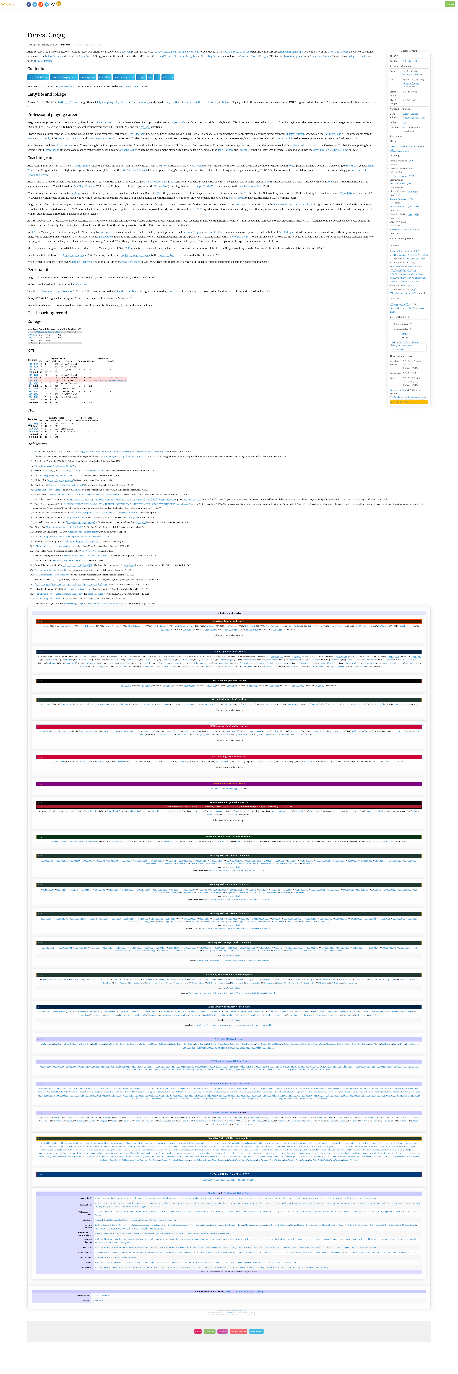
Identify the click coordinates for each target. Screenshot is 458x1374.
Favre (174, 1198)
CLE (30, 364)
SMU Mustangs (43, 60)
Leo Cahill (71, 663)
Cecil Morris (79, 841)
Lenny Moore (216, 1088)
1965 (419, 255)
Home (198, 1331)
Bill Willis (251, 1179)
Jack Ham (149, 1070)
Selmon (342, 1239)
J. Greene (189, 1239)
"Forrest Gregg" (54, 490)
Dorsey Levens (258, 1153)
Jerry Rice (224, 1066)
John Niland (293, 1015)
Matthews (284, 1225)
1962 (414, 255)
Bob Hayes (136, 1012)
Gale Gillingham (389, 947)
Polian (231, 1267)
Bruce (145, 1211)
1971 (407, 150)
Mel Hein (337, 1066)
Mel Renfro (123, 1012)
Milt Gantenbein (74, 1150)
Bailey (122, 1252)
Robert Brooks (251, 1143)
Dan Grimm (385, 918)
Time (83, 560)
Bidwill (114, 1267)
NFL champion (399, 255)
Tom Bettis (352, 860)
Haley (196, 1239)
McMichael (281, 1239)
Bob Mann (338, 1153)
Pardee (299, 1117)
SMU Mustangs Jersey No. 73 (403, 293)
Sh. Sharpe (154, 1220)
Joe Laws (216, 1153)
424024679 (134, 513)
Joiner (271, 1211)
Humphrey (214, 1239)
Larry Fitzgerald (349, 1088)
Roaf (371, 1225)
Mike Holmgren (294, 704)
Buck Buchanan (63, 1095)
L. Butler (167, 1252)
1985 (36, 391)
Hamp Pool (351, 660)
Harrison (210, 1211)
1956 (405, 127)
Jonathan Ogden (198, 1092)
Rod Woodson (256, 1070)
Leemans (276, 1203)
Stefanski (404, 1121)
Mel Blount (223, 1070)
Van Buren (150, 1206)
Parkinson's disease (128, 291)
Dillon (195, 1252)
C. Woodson (401, 1252)
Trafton (204, 1234)
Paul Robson (176, 811)
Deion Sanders (341, 1095)
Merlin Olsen (351, 1044)
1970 (421, 146)
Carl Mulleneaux (102, 1157)
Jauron (162, 1121)
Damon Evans (390, 762)
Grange (203, 1203)
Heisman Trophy (191, 232)
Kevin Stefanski (252, 629)
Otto (347, 1225)
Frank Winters (302, 1160)
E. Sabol (276, 1267)
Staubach (312, 1198)
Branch (130, 1211)
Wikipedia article (240, 1310)
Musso (174, 1234)
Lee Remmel (232, 1157)
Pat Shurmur (383, 626)
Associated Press (95, 594)
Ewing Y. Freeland (111, 731)
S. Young (372, 1198)
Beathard (99, 1267)
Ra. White (414, 1239)
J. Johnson (241, 1252)
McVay (364, 1121)
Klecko (253, 1239)
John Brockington (236, 1143)
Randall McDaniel (273, 1092)
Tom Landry (234, 1020)
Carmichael (154, 1211)
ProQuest (186, 499)
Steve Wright (133, 922)
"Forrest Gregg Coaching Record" (50, 570)
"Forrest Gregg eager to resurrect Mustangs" (56, 546)
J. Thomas (111, 1228)
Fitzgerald (187, 1211)
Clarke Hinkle (267, 1150)
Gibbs (330, 1117)
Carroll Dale (252, 922)
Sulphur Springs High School (112, 102)
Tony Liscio (166, 1015)
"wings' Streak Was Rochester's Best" (66, 485)
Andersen (99, 1257)
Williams (377, 1252)
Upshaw (129, 1228)
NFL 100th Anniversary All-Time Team (408, 278)
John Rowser (282, 979)
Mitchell (326, 1211)
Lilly (259, 1239)
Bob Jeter (104, 918)
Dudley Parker (222, 762)
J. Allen (98, 1239)
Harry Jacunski (372, 1150)
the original (132, 517)
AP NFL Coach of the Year (224, 1112)
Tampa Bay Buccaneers (100, 138)
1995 (416, 229)
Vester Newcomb (388, 841)
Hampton (204, 1239)
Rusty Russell (232, 731)
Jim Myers (222, 1025)
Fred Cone (140, 1146)
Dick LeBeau (275, 685)
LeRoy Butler (336, 1143)
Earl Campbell (179, 1088)
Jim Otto (317, 1092)
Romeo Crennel (337, 626)
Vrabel (416, 1121)
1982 (36, 380)
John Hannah (225, 149)
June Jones (204, 735)
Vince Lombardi (104, 122)
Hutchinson (230, 1225)
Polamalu (291, 1252)
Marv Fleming (221, 922)
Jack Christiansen (368, 1095)
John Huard (83, 666)
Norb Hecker (249, 870)
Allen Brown (251, 951)
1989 (33, 232)
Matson (298, 1203)
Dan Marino (117, 1088)
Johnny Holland (281, 1150)
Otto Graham (58, 1066)
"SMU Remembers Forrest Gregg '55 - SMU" (55, 466)
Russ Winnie (289, 1160)
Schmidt (295, 1247)
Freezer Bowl (161, 186)
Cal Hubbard (158, 1092)
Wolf (318, 1267)
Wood (393, 1252)
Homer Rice (168, 685)
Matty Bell (169, 731)
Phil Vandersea (205, 947)
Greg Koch (156, 1153)
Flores (174, 1262)
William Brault (198, 1143)
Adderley (99, 1252)
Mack (277, 1225)
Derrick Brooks (165, 1095)
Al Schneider (303, 1157)
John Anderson (90, 1143)
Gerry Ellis (308, 1146)
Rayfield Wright (210, 1015)
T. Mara (192, 1267)
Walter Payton (137, 1066)
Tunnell (361, 1252)
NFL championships (291, 51)
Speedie (388, 1211)
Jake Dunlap (135, 811)
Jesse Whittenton (253, 860)
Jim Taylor (171, 860)
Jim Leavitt (285, 735)
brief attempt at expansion (136, 255)
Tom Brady (44, 138)
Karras (237, 1239)
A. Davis (141, 1267)
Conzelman (142, 1198)
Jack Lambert (172, 1070)
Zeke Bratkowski (78, 918)
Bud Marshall (399, 918)
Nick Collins (121, 1146)
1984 (410, 214)
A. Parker (290, 1198)
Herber (211, 1198)
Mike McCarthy (359, 704)
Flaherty (196, 1211)
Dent (147, 1239)
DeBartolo (150, 1267)
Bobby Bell (153, 1095)
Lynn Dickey (216, 1146)
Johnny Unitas (70, 1044)
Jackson (226, 1247)
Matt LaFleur (400, 704)
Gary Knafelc (252, 864)
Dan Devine (209, 704)
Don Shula (313, 1099)
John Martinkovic (365, 1153)
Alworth (98, 1211)
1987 (416, 214)
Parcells (371, 1117)
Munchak (326, 1225)
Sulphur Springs (410, 114)
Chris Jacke (360, 1150)
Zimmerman (159, 1228)
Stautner (375, 1239)
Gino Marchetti (373, 1066)
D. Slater (188, 1234)
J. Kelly (227, 1198)
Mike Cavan (162, 735)
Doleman (154, 1239)
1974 (410, 183)
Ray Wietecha (265, 928)
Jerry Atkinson (104, 1143)
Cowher (57, 1121)
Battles (106, 1203)
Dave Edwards (392, 1012)
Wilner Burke (324, 1143)
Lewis (269, 1121)
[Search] (58, 3)
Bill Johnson (147, 685)
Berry (113, 1211)
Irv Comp (131, 1146)
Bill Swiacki (336, 660)
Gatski (185, 1225)
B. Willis (107, 1243)
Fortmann (107, 1234)
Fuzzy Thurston (296, 133)
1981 (329, 181)
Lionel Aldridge (236, 922)
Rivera (320, 1121)
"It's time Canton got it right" (60, 480)
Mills (261, 1247)
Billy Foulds (416, 656)
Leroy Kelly (110, 1044)
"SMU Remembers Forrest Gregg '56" (52, 575)
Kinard (151, 1234)
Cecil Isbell (350, 1150)
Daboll (211, 1124)
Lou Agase (387, 660)
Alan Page (106, 1095)
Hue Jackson (188, 629)
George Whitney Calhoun (366, 1143)
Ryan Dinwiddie (337, 666)
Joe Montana (71, 1066)
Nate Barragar (117, 1143)
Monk (333, 1211)
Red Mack (149, 947)
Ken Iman (280, 860)
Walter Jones (169, 1092)
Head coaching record (124, 77)
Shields (391, 1225)
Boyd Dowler (279, 864)
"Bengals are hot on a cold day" (80, 522)
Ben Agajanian (47, 860)
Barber (129, 1252)
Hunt (170, 1267)
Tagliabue (301, 1267)
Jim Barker (410, 663)
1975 (410, 191)
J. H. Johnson (249, 1203)
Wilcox (368, 1247)
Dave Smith (317, 731)
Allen (160, 1117)
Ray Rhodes (317, 704)
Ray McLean (103, 704)
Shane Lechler (157, 1099)
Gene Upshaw (326, 1066)
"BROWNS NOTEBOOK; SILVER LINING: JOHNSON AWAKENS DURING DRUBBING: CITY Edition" (113, 499)
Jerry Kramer (338, 860)
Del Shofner (164, 1044)
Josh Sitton (337, 1157)
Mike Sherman (334, 704)
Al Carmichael (397, 1143)
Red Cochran (237, 870)
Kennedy (245, 1239)
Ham (187, 1247)
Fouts (180, 1198)
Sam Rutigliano (157, 626)
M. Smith (257, 1121)
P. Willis (375, 1247)
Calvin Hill (259, 1012)
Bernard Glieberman (82, 261)
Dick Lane (245, 1070)
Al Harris (216, 1150)
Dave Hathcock (264, 947)
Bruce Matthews (258, 1092)
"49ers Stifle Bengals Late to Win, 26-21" (64, 527)
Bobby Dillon (228, 1146)
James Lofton (285, 1153)
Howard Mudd (274, 1044)
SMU (405, 122)
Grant (188, 1117)
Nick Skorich (197, 165)
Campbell (129, 1203)
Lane (255, 1252)
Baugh (106, 1198)
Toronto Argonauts (399, 199)
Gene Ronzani (68, 704)
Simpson (408, 1203)
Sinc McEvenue (132, 660)
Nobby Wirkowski (410, 660)
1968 (420, 266)
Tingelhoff (120, 1228)
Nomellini (292, 1239)
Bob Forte (415, 1146)
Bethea (112, 1239)
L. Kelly (259, 1203)
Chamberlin (172, 1211)
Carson (147, 1247)
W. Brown (151, 1252)
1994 (410, 229)
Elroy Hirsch (377, 1088)
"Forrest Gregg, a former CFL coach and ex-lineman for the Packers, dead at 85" (71, 584)
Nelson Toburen (306, 860)
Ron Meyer (336, 731)
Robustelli (328, 1239)
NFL (150, 77)
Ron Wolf (313, 1160)
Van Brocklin (345, 1198)
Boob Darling (193, 1146)
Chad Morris (243, 735)
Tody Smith (348, 1015)
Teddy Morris (294, 660)
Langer (263, 1225)
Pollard (376, 1203)
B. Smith (358, 1239)
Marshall (208, 1267)
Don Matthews (265, 663)
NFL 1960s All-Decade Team (403, 270)
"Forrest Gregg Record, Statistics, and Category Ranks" (59, 536)
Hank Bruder (277, 1143)
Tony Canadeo (384, 1143)
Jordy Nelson (157, 1157)
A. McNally (217, 1267)
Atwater (114, 1252)
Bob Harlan (207, 1150)
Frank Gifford (207, 1179)
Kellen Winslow (246, 1066)
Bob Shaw (52, 663)
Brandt (129, 1267)
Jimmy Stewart (190, 731)
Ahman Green (153, 1150)
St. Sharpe (380, 1211)
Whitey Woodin (335, 1160)
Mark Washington (348, 1012)
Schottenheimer (201, 1121)
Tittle (329, 1198)
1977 (415, 191)
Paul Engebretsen (330, 1146)
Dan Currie (291, 860)
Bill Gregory (307, 1015)
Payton (230, 1121)
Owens (346, 1211)
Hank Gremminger (117, 841)
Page (306, 1239)
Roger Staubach (59, 1012)
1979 (411, 199)
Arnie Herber (255, 1150)
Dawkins (188, 1252)
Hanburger (194, 1247)
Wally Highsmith (102, 666)
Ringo (365, 1225)
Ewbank (57, 1117)
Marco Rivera (253, 1157)
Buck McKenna (250, 660)
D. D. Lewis (363, 1012)
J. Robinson (325, 1252)
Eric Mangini (361, 626)
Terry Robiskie (316, 626)
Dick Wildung (262, 1160)
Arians (309, 1121)
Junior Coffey (231, 918)
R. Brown (122, 1225)
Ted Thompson (128, 1160)
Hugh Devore (90, 704)
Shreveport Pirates (398, 229)
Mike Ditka (373, 1015)
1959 (404, 266)
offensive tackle (190, 51)
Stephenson (100, 1228)
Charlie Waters (302, 1012)
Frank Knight (227, 660)
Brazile (115, 1247)
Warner (355, 1198)
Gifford (196, 1203)
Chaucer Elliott (342, 656)
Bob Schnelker (250, 961)
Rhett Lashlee (304, 735)
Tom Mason (225, 735)
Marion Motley (107, 1066)
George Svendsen (398, 1157)
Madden (247, 1262)
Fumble (404, 334)
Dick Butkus (363, 1044)
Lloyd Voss (412, 918)
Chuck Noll (303, 1099)
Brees (129, 1198)
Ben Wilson (225, 979)
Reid (173, 1121)
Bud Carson (210, 626)
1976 (36, 367)
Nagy (375, 1121)
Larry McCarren (408, 1153)
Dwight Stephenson (330, 1092)
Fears (180, 1211)
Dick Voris (260, 870)
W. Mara (199, 1267)
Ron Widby (45, 1012)
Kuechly (233, 1247)
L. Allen (98, 1225)
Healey (116, 1234)
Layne (234, 1198)
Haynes (224, 1252)
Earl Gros (203, 889)
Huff (219, 1247)
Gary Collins (189, 1044)
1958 (415, 146)
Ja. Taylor (392, 1239)
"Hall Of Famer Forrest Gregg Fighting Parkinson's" (58, 594)
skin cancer (81, 284)
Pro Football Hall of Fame (402, 402)
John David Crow (84, 1044)
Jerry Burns (214, 961)
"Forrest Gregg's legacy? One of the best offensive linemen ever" (93, 603)
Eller (170, 1239)
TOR (31, 423)
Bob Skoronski (92, 841)
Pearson (353, 1211)
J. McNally (325, 1203)
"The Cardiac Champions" (81, 513)
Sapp (335, 1239)
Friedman (188, 1198)
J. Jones (176, 1267)
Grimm (199, 1225)
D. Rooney (260, 1267)
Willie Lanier (184, 1070)
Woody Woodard (255, 731)
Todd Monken (276, 629)
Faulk (189, 1203)
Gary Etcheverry (148, 666)
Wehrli (369, 1252)
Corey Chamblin (318, 666)
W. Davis (134, 1239)
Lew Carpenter (185, 860)
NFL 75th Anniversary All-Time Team (407, 274)
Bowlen (122, 1267)
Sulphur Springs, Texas (413, 117)
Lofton (293, 1211)
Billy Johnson (324, 1070)
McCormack (302, 1225)
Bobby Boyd (212, 1047)
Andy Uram (212, 1160)
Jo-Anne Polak (199, 811)
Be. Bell (107, 1267)
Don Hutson (214, 1066)
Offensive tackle (410, 61)
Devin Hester (195, 1099)
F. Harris (217, 1203)
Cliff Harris (332, 1012)
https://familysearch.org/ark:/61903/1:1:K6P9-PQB (124, 456)
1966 (415, 266)
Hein (122, 1234)
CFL (157, 77)
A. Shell (383, 1225)
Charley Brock (212, 1143)
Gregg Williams (210, 629)
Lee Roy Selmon (408, 1092)
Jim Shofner (231, 626)
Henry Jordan (150, 864)
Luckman (242, 1198)
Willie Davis (294, 864)
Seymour (350, 1239)
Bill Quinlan (239, 864)
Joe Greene (398, 1066)
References (168, 77)
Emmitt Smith (292, 1088)
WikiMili (7, 4)
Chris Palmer (271, 626)
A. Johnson (252, 1211)
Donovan (163, 1239)
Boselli (106, 1225)
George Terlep (71, 811)
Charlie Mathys (380, 1153)
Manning (251, 1198)
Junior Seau (256, 1095)
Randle (320, 1239)
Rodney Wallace (227, 1015)
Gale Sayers (120, 1044)
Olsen (299, 1239)
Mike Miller (361, 666)
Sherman (93, 1117)
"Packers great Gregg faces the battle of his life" (83, 470)
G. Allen (98, 1262)
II (416, 251)
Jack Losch (55, 841)
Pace (352, 1225)
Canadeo (137, 1203)
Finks (158, 1267)
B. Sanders (392, 1203)
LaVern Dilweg (241, 1146)
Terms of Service (238, 1331)
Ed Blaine (287, 889)
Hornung (233, 1203)
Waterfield (363, 1198)
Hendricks (205, 1247)
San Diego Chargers (399, 176)
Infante (403, 1117)
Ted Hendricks (160, 1070)
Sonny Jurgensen (46, 1044)
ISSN (157, 451)
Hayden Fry (296, 731)
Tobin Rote (278, 1157)
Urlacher (354, 1247)
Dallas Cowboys (397, 150)
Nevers (356, 1203)
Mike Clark (335, 1015)
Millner (318, 1211)
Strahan (384, 1239)
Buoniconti (131, 1247)
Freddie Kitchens (232, 629)
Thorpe (125, 1206)
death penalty (243, 204)
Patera (288, 1117)
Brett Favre (78, 1088)
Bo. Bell (107, 1247)
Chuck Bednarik (141, 1095)
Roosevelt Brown (262, 1066)
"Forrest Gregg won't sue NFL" (48, 598)
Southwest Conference (57, 332)
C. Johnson (262, 1211)
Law (265, 1252)
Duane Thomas (230, 1012)
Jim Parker (244, 149)
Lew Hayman (272, 660)
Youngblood (126, 1243)
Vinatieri (134, 1257)
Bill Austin (213, 870)
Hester (118, 1257)
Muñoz (334, 1225)
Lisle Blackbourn (123, 704)
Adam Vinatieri (182, 1099)
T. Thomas (116, 1206)
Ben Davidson (395, 860)
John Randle (117, 1095)
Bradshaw (121, 1198)
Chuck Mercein (179, 979)
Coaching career (87, 77)
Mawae (293, 1225)
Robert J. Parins (200, 1157)
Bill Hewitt (368, 1092)
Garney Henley (277, 811)
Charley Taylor (176, 1044)
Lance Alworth (109, 1012)
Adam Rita (282, 663)
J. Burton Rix (66, 731)
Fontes (45, 1121)
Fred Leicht (234, 1153)
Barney (136, 1252)
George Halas (252, 1099)
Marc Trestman (293, 666)
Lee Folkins (225, 864)
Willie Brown (294, 1095)
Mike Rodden (150, 660)
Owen (181, 1234)
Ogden (341, 1225)
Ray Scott (313, 1157)
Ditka (359, 1117)
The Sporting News (302, 145)
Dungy (151, 1262)
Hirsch (231, 1211)
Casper (98, 1220)
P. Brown (106, 1262)
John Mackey (152, 1044)
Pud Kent (297, 656)
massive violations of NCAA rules (291, 204)
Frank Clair (315, 660)
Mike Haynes (234, 1070)
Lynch (283, 1252)
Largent (278, 1211)
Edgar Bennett (144, 1143)
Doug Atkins (296, 1044)
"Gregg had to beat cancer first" (77, 589)
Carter (163, 1211)
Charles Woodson (350, 1160)
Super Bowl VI (86, 56)
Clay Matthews (394, 1153)
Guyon (210, 1203)
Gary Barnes (216, 893)
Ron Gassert (376, 889)
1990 (127, 248)
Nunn (225, 1267)
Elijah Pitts (100, 860)
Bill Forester (380, 860)
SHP (31, 429)
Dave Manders (377, 1012)
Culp (128, 1239)
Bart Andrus (230, 666)
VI (418, 251)
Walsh (319, 1117)
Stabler (299, 1198)
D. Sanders (335, 1252)
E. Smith (416, 1203)
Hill (222, 1225)
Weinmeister (403, 1239)
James (240, 1203)
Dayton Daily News (167, 499)
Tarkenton (321, 1198)
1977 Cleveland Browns (134, 170)
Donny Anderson (247, 947)
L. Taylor (318, 1247)
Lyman (158, 1234)
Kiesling (143, 1234)
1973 (411, 176)
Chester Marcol (350, 1153)
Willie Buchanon (301, 1143)
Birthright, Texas (411, 74)
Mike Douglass (254, 1146)
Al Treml (164, 1160)
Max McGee (266, 864)
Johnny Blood (50, 1157)
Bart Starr (75, 193)
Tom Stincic (96, 1015)
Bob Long (208, 922)
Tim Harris (226, 1150)
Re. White (99, 1243)
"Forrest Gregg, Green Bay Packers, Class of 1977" (57, 475)
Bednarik (99, 1247)
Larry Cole (153, 1015)
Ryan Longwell (312, 1153)
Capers (104, 1121)
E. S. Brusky (288, 1143)
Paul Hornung (62, 860)
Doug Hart (244, 918)
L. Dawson (152, 1198)
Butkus (140, 1247)
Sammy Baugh (46, 1066)
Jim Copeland (306, 762)
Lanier (249, 1247)
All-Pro (406, 259)
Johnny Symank (157, 860)
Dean (141, 1239)
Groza (107, 1257)
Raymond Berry (201, 1066)
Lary (261, 1252)
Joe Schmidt (246, 1095)
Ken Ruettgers (290, 1157)
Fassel (114, 1121)
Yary (151, 1228)
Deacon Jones (319, 1044)
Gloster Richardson (197, 1012)
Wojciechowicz (222, 1234)
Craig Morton (80, 1012)
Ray (237, 1267)
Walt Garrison (215, 1012)
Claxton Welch (318, 1012)
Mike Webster (347, 1066)
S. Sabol (283, 1267)
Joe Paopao (336, 811)
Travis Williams (119, 979)
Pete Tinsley (154, 1160)
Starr (305, 1198)
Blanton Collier (66, 626)
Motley (340, 1203)
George (162, 1247)
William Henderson (240, 1150)
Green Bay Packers (398, 146)
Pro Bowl (397, 266)
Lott (277, 1252)
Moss (339, 1211)
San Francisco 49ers (130, 86)
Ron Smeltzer (242, 811)
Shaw (82, 1117)
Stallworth (397, 1211)
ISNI (94, 1296)
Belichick (184, 1121)
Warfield (98, 1215)
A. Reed (367, 1211)
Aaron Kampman (117, 1153)
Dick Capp (335, 983)
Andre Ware (216, 232)
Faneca (179, 1225)
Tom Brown (218, 918)
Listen (450, 4)
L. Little (270, 1225)
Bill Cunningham (88, 731)
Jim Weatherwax (136, 983)
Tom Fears (243, 899)
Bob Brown (194, 951)
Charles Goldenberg (125, 1150)
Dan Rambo (220, 811)
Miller (277, 1117)
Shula (128, 1117)
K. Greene (180, 1247)
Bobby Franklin (210, 1025)
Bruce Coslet (252, 685)
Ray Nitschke (51, 149)
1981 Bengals (65, 86)
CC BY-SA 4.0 (229, 1312)
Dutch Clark (191, 1088)
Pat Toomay (196, 1015)
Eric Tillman (315, 811)
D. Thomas (328, 1247)
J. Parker (358, 1225)
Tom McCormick (244, 993)
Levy (232, 1262)
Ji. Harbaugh (296, 1121)
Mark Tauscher (412, 1157)
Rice (373, 1211)
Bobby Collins (358, 731)
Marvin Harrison (364, 1088)
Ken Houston (268, 1070)
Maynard (300, 1211)
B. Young (116, 1243)
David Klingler (286, 232)
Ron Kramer (307, 864)
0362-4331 (164, 451)
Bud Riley (165, 663)
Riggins (383, 1203)
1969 (410, 161)
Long (264, 1239)
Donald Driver (280, 1146)
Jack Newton (50, 660)
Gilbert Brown (264, 1143)
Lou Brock (223, 1143)
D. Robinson (286, 1247)
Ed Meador (222, 1047)
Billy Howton (307, 1150)
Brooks (122, 1247)
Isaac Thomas (287, 1012)
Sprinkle (367, 1239)
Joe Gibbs (241, 1099)
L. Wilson (386, 1252)
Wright (145, 1228)
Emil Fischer (379, 1146)
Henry (128, 1234)
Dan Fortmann (231, 1092)
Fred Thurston (341, 918)
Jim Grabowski (174, 947)
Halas (118, 1117)
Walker (159, 1206)
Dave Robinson (322, 922)
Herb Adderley (135, 133)
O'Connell (238, 1124)
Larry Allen (219, 1092)
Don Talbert (242, 1015)
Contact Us (210, 1331)
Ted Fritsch (61, 1150)
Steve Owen (372, 660)
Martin (291, 1203)
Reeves (69, 1121)
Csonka (151, 1203)
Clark (134, 1198)
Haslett (150, 1121)
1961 (409, 255)
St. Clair (405, 1225)
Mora (382, 1117)
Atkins (105, 1239)
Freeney (181, 1239)
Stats (393, 342)
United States (166, 255)
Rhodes (92, 1121)
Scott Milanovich (269, 666)
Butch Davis (294, 626)
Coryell (239, 1117)
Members (213, 1193)
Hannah (206, 1225)
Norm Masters (197, 864)
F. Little (284, 1203)
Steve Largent (401, 1088)
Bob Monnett (88, 1157)
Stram (285, 1262)
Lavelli (286, 1211)
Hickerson (215, 1225)
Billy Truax (361, 1015)
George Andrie (181, 1015)
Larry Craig (151, 1146)
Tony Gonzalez (75, 1092)
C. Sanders (144, 1220)
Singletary (309, 1247)
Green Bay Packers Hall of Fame (404, 281)
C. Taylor (413, 1211)
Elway (168, 1198)
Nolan (198, 1117)
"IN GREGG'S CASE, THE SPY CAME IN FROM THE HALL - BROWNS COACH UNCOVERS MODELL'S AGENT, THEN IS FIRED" (119, 504)
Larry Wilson (233, 1047)
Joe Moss (110, 663)
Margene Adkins (151, 1012)
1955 (410, 285)
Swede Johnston (65, 1153)
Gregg (266, 1117)
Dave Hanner (211, 864)
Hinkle (225, 1203)
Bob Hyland (295, 979)
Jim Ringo (268, 860)
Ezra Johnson (51, 1153)
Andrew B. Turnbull (198, 1160)
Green (208, 1252)
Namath (282, 1198)
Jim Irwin (341, 1150)
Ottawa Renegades (129, 261)
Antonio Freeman (48, 1150)
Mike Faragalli (350, 663)
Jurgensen (219, 1198)
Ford (175, 1239)
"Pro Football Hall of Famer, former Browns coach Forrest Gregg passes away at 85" (84, 494)
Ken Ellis (318, 1146)
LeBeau (271, 1252)
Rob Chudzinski (406, 626)
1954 (413, 289)
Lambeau (267, 1203)
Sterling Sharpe (324, 1157)
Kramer (255, 1225)
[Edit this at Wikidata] (408, 349)
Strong (99, 1206)
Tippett (347, 1247)
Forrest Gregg (111, 626)
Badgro (107, 1211)
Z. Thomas (338, 1247)
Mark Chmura (53, 1146)
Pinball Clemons (123, 666)
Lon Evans (343, 1146)
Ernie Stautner (255, 1025)
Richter (276, 1247)
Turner (212, 1234)
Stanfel (413, 1225)
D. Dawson (148, 1225)
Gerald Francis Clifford (70, 1146)
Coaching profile (398, 390)
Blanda (113, 1198)
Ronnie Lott (280, 1070)
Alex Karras (331, 1044)
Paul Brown (44, 626)
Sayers (400, 1203)
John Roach (75, 860)
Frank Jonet (78, 1153)
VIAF (99, 1296)
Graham (196, 1198)
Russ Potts (182, 762)
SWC (405, 285)
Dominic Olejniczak (184, 1157)
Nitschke (268, 1247)
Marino (259, 1198)
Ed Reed (403, 1095)
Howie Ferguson (366, 1146)
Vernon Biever (157, 1143)
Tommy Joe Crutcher (292, 918)
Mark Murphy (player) (141, 1157)
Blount (143, 1252)
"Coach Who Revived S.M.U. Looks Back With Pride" (85, 555)
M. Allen (98, 1203)
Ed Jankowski (385, 1150)
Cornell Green (246, 1012)
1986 (200, 209)
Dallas (225, 102)
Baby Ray (222, 1157)
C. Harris (216, 1252)
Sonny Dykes (264, 735)
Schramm (292, 1267)
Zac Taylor (319, 685)
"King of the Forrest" (75, 517)
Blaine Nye (124, 1015)
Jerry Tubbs (267, 1025)
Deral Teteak (115, 1160)
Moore (333, 1203)
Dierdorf (171, 1225)
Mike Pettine (166, 629)
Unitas (336, 1198)
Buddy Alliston (218, 841)
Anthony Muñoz (128, 149)
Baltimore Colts (332, 133)
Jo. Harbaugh (388, 1121)
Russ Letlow (246, 1153)
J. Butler (159, 1252)
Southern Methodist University (201, 102)
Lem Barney (201, 1047)
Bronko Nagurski (122, 1066)
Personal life (104, 77)
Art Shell (209, 1092)
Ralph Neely (256, 1015)
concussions (175, 291)
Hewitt (224, 1211)
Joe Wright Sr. (277, 656)
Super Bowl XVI (204, 186)
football (126, 51)
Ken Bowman (310, 918)
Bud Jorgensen (103, 1153)
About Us (222, 1331)
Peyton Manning (103, 1088)
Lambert (241, 1247)
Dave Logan (352, 165)
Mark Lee (225, 1153)
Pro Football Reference (410, 342)
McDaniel (313, 1225)
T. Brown (138, 1211)
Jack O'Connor (187, 660)
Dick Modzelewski (135, 626)
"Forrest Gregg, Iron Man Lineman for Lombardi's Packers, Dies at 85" (103, 451)
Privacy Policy (256, 1331)
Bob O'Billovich (241, 663)
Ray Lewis (235, 1095)
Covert (130, 1225)
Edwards (98, 1234)
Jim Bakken (256, 1047)
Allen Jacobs (204, 918)
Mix (319, 1225)
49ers (107, 378)
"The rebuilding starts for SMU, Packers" (83, 541)
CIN (30, 375)
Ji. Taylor (107, 1206)
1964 (409, 266)
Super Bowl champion (403, 251)
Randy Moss (413, 1088)
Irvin (245, 1211)
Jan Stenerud (312, 1070)
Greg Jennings (398, 1150)
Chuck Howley (407, 1012)
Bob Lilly (267, 1015)
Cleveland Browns (398, 183)
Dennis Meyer (304, 663)
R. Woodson (412, 1252)
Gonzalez (118, 1220)
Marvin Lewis (236, 197)
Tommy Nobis (399, 1044)
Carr (135, 1267)
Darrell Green (306, 1095)
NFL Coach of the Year (400, 304)
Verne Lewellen (271, 1153)
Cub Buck (313, 1143)
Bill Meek (277, 731)
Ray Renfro (243, 1025)
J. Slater (398, 1225)
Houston (104, 232)
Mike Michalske (64, 1157)
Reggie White (386, 1066)
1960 (412, 259)
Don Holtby (155, 811)
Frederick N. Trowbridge (179, 1160)
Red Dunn (291, 1146)
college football (356, 56)
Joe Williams (273, 1012)
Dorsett (175, 1203)
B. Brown (113, 1225)
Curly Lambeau (45, 704)
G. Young (324, 1267)
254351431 (196, 499)
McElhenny (315, 1203)
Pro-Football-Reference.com (97, 536)
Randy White (128, 1095)
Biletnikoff (121, 1211)
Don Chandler (190, 918)
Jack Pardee (105, 236)
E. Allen (107, 1252)
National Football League (237, 51)
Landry (150, 1117)
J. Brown (120, 1203)
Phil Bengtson (187, 704)
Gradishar (170, 1247)
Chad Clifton (85, 1146)
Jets (101, 381)
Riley (318, 1252)
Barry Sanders (256, 1088)
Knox (229, 1117)
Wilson (45, 1117)
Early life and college (38, 77)
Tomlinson (133, 1206)
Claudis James (164, 979)
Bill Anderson (307, 922)
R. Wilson (311, 1267)
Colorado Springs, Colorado (57, 291)
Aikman (98, 1198)
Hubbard (135, 1234)
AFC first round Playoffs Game (116, 381)
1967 (425, 255)
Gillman (187, 1262)
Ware (362, 1247)
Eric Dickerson (203, 1088)
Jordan (230, 1239)
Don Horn (64, 979)
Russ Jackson (125, 663)
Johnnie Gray (140, 1150)
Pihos (360, 1211)
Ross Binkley (67, 660)
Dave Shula (231, 685)
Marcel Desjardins (374, 811)
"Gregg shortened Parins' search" (83, 532)
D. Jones (223, 1239)
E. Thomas (353, 1252)
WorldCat (105, 1296)
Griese (204, 1198)
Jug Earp (299, 1146)
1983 (416, 206)
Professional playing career (64, 77)
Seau (302, 1247)
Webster (137, 1228)
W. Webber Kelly (132, 1153)
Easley (202, 1252)
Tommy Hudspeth (221, 663)
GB (30, 389)
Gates (110, 1220)
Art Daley (182, 1146)
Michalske (166, 1234)
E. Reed (299, 1252)
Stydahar (196, 1234)
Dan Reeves (181, 1012)
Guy (112, 1257)
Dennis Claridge (61, 918)
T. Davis (158, 1203)
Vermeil (137, 1121)
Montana (267, 1198)
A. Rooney (251, 1267)
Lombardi (70, 1117)
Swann (406, 1211)
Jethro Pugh (284, 138)
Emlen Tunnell (217, 860)
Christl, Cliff (40, 490)
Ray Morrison (45, 731)
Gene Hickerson (248, 1044)
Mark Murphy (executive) (120, 1157)
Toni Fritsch (94, 1012)
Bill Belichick (249, 626)
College (141, 77)
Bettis (113, 1203)
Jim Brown (131, 1044)
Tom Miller (77, 1157)
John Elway (68, 1088)
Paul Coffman (109, 1146)
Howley (213, 1247)
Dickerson (167, 1203)
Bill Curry (276, 918)
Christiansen (177, 1252)
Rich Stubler (193, 666)
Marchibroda (253, 1117)
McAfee (306, 1203)
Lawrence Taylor (210, 1070)
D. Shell (344, 1252)
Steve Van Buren (173, 1066)
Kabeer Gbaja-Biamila (91, 1150)
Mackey (126, 1220)
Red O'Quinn (93, 811)
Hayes (218, 1211)
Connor (154, 1247)
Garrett (353, 1121)
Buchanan (120, 1239)
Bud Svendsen (384, 1157)
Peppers (312, 1239)
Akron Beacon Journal (186, 504)
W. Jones (247, 1225)
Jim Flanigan (309, 979)
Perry (369, 1203)
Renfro (306, 1252)
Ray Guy (302, 1070)
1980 (411, 206)
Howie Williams (160, 889)
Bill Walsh (323, 1099)
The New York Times (237, 236)
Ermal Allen (198, 1025)
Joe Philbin (382, 704)
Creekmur (138, 1225)
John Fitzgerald (139, 1015)
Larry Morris (374, 1044)
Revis (312, 1252)
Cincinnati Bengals (399, 206)
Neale (254, 1262)
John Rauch (91, 663)
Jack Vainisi (223, 1160)
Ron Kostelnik (181, 864)
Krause (249, 1252)
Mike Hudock (169, 841)
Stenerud (126, 1257)
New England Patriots (70, 138)
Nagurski (348, 1203)
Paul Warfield (52, 1092)
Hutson (238, 1211)
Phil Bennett (183, 735)
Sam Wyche (211, 685)
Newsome (135, 1220)
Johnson (415, 1117)
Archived (77, 490)
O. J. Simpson (160, 1066)
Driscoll (161, 1198)
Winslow (171, 1220)
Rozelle (268, 1267)
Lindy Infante (271, 704)
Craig (144, 1203)
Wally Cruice (218, 993)
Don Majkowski (326, 1153)
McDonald (309, 1211)
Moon (274, 1198)
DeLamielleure (160, 1225)
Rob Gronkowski (90, 1092)
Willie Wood (198, 663)
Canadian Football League (253, 56)
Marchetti (271, 1239)
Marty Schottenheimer (184, 626)
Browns (165, 165)
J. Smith (163, 1220)
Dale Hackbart (201, 860)
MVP (86, 947)
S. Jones (240, 1225)
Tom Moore (127, 860)
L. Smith (217, 1121)
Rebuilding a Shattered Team (66, 560)
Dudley (183, 1203)
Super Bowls (178, 122)
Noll (260, 1262)
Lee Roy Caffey (326, 918)
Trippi (142, 1206)
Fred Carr (408, 1143)
